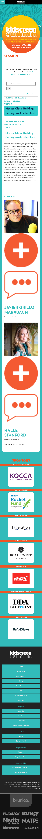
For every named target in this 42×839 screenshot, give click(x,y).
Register (21, 752)
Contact (21, 700)
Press (21, 681)
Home (21, 666)
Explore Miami (21, 741)
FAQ (21, 691)
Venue (21, 736)
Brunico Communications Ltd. (31, 782)
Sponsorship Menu (21, 772)
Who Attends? (21, 676)
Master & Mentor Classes (21, 725)
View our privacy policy (33, 788)
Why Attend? (21, 671)
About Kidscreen (21, 686)
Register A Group (21, 757)
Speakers (21, 716)
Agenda (21, 711)
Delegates (21, 720)
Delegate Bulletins (21, 695)
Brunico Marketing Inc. (33, 786)
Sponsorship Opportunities (21, 767)
